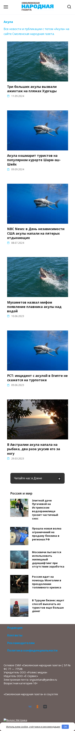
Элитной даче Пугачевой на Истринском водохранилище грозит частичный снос (45, 509)
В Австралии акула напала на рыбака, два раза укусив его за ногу (33, 448)
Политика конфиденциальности (32, 650)
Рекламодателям (21, 643)
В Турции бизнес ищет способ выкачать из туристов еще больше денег (48, 606)
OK (65, 726)
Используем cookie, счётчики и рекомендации (33, 726)
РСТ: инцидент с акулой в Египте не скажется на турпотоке (37, 377)
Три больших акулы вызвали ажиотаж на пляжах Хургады (32, 88)
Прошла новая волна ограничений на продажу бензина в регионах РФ (46, 534)
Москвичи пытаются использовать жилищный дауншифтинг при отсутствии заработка (48, 559)
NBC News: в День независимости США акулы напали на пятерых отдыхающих (35, 233)
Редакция (15, 628)
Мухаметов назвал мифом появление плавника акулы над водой (34, 306)
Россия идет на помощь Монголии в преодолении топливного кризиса (46, 582)
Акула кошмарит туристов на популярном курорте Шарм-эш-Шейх (34, 159)
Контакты (14, 635)
